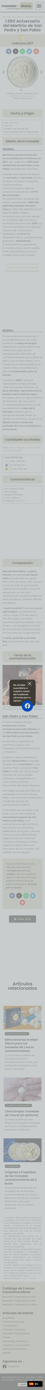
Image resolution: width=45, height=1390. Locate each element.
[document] (22, 695)
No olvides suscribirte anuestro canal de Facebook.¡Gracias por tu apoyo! (22, 692)
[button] (29, 683)
